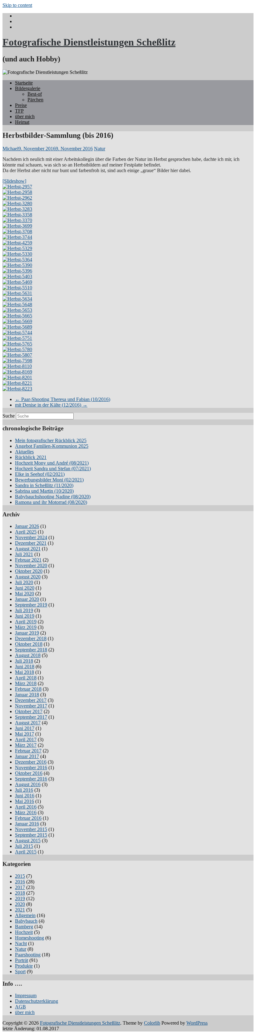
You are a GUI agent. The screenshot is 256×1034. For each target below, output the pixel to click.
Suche (8, 415)
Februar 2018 (28, 689)
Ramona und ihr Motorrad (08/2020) (51, 502)
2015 (20, 876)
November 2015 (31, 829)
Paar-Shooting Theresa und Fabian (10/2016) (62, 399)
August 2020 (28, 576)
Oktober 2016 (28, 773)
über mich (25, 116)
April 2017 (26, 739)
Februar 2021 (28, 560)
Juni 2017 (24, 728)
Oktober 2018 (28, 644)
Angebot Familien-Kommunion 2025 (51, 446)
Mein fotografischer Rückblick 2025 (50, 440)
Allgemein (25, 915)
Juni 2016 (24, 795)
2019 (20, 898)
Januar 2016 (27, 823)
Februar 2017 (28, 750)
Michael (10, 148)
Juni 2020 (24, 588)
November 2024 (31, 537)
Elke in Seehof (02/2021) (40, 474)
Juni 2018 (24, 666)
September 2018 (31, 649)
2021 (20, 909)
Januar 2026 (27, 526)
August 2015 (28, 840)
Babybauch (26, 921)
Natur (99, 148)
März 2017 (26, 745)
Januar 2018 (27, 694)
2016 (20, 881)
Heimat (22, 122)
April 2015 (26, 851)
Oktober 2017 (28, 711)
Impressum (26, 995)
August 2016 (28, 784)
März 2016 (26, 812)
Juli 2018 (24, 661)
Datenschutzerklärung (36, 1001)
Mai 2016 (24, 801)
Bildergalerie (27, 88)
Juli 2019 (24, 610)
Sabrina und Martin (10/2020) (44, 491)
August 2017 (28, 722)
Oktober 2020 (28, 571)
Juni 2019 (24, 616)
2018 (20, 893)
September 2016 (31, 778)
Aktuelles (24, 451)
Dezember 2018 (31, 638)
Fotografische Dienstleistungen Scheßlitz (88, 42)
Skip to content (17, 5)
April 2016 (26, 806)
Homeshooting (29, 937)
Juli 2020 (24, 582)
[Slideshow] (14, 181)
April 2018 (26, 677)
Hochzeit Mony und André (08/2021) (52, 463)
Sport (20, 971)
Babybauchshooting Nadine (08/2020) (53, 496)
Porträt (21, 960)
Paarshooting (28, 954)
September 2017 (31, 717)
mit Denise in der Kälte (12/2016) (51, 405)
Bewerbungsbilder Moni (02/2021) (49, 479)
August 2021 (28, 548)
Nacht (21, 943)
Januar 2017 (27, 756)
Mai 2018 (24, 672)
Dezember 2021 (31, 543)
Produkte (24, 966)
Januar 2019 (27, 632)
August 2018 (28, 655)
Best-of (34, 94)
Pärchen (35, 99)
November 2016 (31, 767)
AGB (20, 1006)
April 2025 (26, 531)
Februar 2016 (28, 818)
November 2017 (31, 705)
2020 (20, 904)
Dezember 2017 (31, 700)
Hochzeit (24, 932)
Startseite (24, 82)
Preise (21, 105)
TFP (19, 111)
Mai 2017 (24, 734)
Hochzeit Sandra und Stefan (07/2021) (53, 468)
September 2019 (31, 604)
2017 (20, 887)
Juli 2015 (24, 846)
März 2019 (26, 627)
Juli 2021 (24, 554)
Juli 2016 (24, 790)
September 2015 (31, 835)
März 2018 (26, 683)
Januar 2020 (27, 599)
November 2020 (31, 565)
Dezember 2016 (31, 762)
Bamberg (24, 926)
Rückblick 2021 (31, 457)
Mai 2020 (24, 593)
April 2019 (26, 621)
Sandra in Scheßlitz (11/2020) (44, 485)
